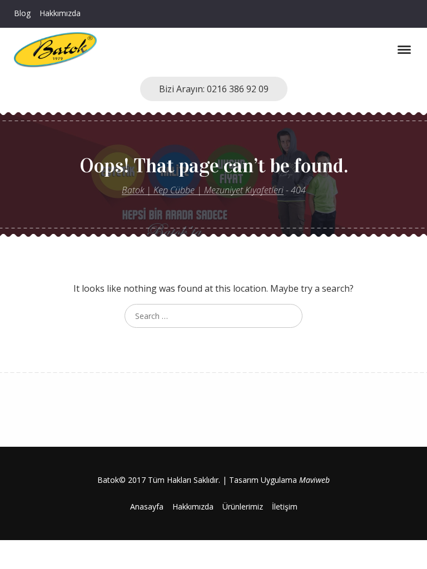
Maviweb (314, 480)
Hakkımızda (60, 13)
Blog (22, 13)
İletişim (284, 506)
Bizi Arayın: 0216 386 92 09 (214, 89)
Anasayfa (146, 506)
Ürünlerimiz (242, 506)
